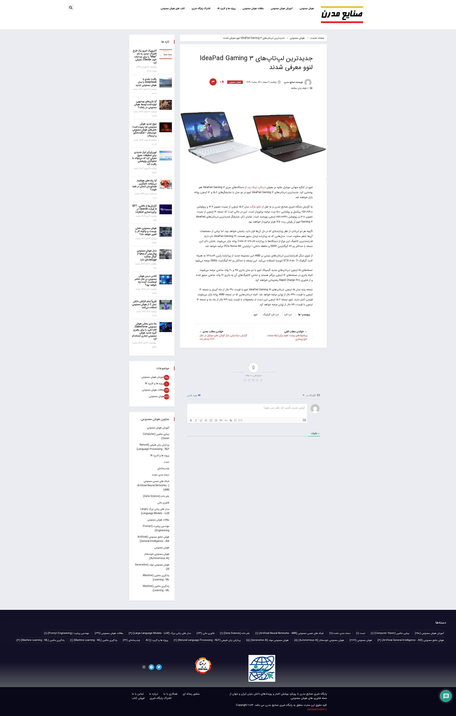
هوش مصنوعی (307, 8)
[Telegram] (151, 667)
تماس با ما (138, 694)
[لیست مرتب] (210, 420)
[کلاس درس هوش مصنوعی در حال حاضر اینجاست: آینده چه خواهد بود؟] (165, 279)
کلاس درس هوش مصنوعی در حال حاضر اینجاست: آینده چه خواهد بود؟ (146, 280)
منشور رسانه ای (191, 694)
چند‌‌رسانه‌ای (163, 468)
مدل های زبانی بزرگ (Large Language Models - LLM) (160, 633)
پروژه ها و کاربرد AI (226, 8)
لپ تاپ (288, 315)
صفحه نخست (317, 38)
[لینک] (230, 420)
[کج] (195, 420)
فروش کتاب (138, 698)
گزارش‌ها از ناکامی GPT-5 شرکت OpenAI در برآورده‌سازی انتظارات (144, 209)
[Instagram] (144, 667)
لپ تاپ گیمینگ (271, 315)
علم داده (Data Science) (156, 496)
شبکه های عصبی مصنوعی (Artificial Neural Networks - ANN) (153, 485)
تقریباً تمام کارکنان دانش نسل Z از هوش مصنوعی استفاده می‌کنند (144, 304)
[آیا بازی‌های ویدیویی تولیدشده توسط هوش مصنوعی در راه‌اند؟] (165, 105)
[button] (71, 7)
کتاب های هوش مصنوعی (173, 8)
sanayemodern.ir (317, 709)
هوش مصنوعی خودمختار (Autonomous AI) (319, 640)
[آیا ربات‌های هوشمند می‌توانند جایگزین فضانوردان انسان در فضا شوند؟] (165, 184)
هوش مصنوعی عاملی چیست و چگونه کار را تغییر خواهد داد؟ (146, 231)
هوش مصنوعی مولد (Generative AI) (267, 640)
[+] (240, 420)
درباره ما (153, 694)
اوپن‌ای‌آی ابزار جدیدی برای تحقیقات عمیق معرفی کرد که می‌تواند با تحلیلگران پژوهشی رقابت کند (144, 158)
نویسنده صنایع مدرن (293, 82)
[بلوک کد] (225, 420)
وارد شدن (192, 395)
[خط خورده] (205, 420)
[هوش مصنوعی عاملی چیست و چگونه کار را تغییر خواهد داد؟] (165, 232)
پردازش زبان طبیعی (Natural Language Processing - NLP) (207, 640)
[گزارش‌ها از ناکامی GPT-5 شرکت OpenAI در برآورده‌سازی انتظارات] (165, 209)
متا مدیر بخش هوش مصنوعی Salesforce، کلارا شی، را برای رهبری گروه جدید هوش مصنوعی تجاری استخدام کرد (144, 331)
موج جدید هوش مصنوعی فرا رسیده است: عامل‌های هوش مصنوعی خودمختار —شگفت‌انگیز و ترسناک (144, 130)
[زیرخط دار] (200, 420)
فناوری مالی (163, 503)
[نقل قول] (220, 420)
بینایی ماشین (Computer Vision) (390, 633)
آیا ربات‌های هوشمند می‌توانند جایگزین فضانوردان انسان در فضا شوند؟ (145, 185)
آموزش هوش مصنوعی (281, 8)
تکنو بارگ (256, 207)
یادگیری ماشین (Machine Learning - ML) (93, 640)
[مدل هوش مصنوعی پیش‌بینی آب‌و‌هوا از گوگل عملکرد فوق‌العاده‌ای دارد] (165, 254)
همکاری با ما (170, 694)
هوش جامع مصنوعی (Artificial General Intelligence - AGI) (410, 640)
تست (166, 462)
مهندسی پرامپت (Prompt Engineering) (66, 633)
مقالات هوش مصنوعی (253, 8)
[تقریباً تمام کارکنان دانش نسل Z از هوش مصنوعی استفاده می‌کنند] (165, 305)
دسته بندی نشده (160, 475)
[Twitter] (159, 667)
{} (235, 420)
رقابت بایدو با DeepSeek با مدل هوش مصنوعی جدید (146, 82)
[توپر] (190, 420)
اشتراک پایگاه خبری (201, 8)
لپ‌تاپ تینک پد (257, 187)
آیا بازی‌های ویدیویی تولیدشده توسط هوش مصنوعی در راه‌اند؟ (145, 104)
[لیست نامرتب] (215, 420)
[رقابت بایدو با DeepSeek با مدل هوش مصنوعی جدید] (165, 82)
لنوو (255, 315)
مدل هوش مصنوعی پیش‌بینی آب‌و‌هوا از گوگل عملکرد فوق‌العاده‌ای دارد (147, 255)
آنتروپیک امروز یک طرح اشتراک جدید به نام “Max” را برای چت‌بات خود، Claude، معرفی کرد (145, 57)
